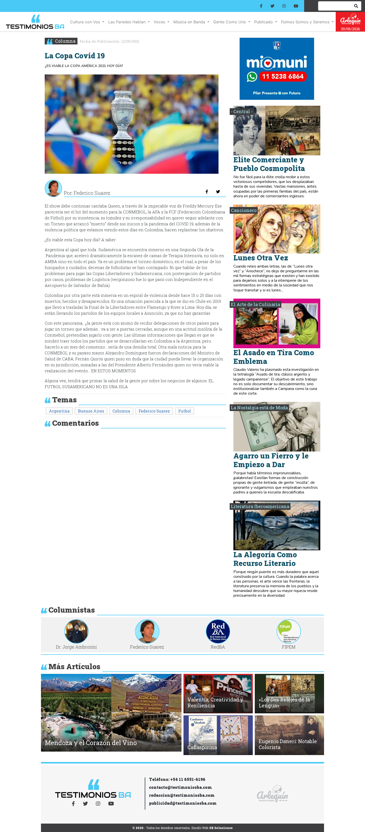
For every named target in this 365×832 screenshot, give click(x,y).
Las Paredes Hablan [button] (127, 21)
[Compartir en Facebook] (207, 192)
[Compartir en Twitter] (218, 192)
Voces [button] (160, 21)
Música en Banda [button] (189, 21)
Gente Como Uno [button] (230, 21)
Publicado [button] (264, 21)
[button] (48, 714)
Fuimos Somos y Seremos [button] (306, 21)
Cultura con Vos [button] (85, 21)
